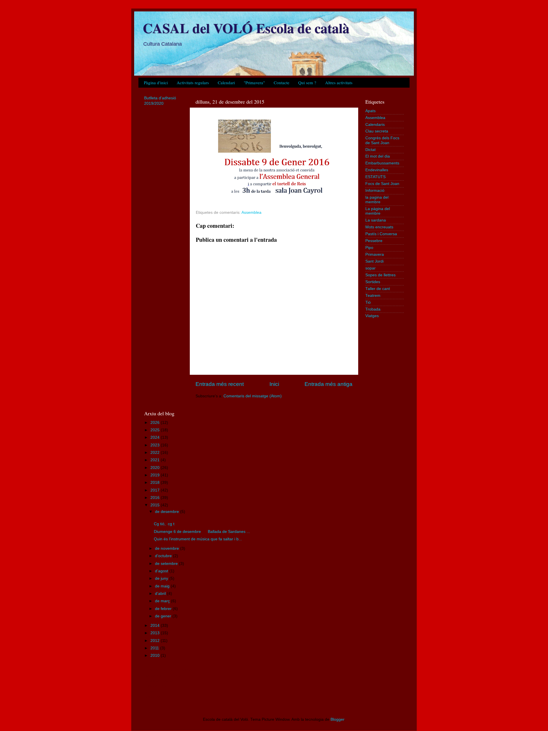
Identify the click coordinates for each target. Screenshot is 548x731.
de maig (163, 586)
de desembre (167, 512)
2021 (155, 460)
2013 (155, 633)
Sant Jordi (374, 261)
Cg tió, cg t (164, 524)
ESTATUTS (375, 177)
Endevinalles (376, 170)
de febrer (164, 609)
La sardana (375, 220)
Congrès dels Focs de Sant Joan (382, 140)
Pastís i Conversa (381, 234)
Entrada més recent (220, 384)
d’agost (162, 571)
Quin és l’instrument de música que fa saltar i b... (198, 539)
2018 (155, 482)
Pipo (369, 247)
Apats (370, 111)
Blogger (337, 719)
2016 (155, 498)
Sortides (372, 282)
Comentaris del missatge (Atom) (252, 396)
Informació (374, 190)
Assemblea (251, 212)
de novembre (167, 548)
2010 (155, 655)
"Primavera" (254, 82)
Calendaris (375, 124)
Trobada (372, 309)
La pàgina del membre (377, 211)
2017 (155, 490)
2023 (155, 445)
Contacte (281, 82)
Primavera (374, 254)
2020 (155, 468)
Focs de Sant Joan (382, 184)
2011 (155, 648)
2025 (155, 430)
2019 (155, 475)
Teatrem (372, 295)
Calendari (226, 82)
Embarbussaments (382, 163)
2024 (155, 437)
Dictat (370, 150)
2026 (155, 422)
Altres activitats (338, 82)
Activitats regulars (193, 82)
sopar (370, 268)
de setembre (167, 563)
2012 (155, 641)
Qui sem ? (307, 82)
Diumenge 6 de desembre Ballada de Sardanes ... (202, 531)
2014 (155, 625)
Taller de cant (377, 289)
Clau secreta (376, 131)
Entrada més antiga (328, 384)
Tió (368, 302)
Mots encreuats (379, 227)
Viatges (372, 316)
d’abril (161, 593)
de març (163, 601)
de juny (162, 578)
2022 (155, 452)
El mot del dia (377, 156)
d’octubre (164, 556)
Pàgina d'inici (156, 82)
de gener (163, 616)
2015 (155, 505)
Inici (274, 384)
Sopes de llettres (380, 275)
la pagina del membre (376, 199)
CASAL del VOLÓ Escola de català (246, 28)
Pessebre (373, 241)
